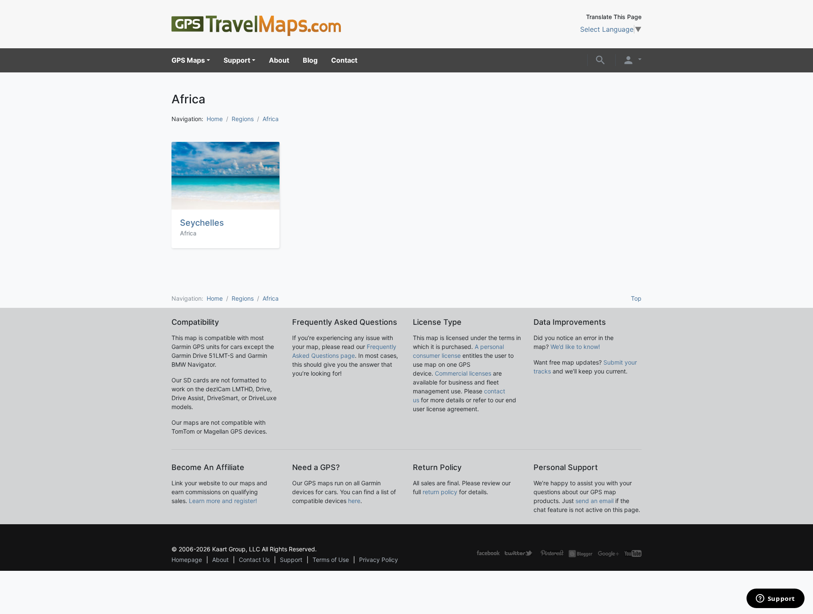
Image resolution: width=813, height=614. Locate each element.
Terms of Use (330, 559)
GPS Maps (188, 60)
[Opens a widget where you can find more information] (775, 599)
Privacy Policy (378, 559)
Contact (344, 60)
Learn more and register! (223, 500)
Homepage (186, 559)
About (279, 60)
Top (636, 298)
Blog (310, 60)
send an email (594, 500)
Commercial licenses (463, 373)
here (354, 500)
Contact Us (254, 559)
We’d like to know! (575, 346)
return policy (440, 491)
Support (237, 60)
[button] (600, 59)
